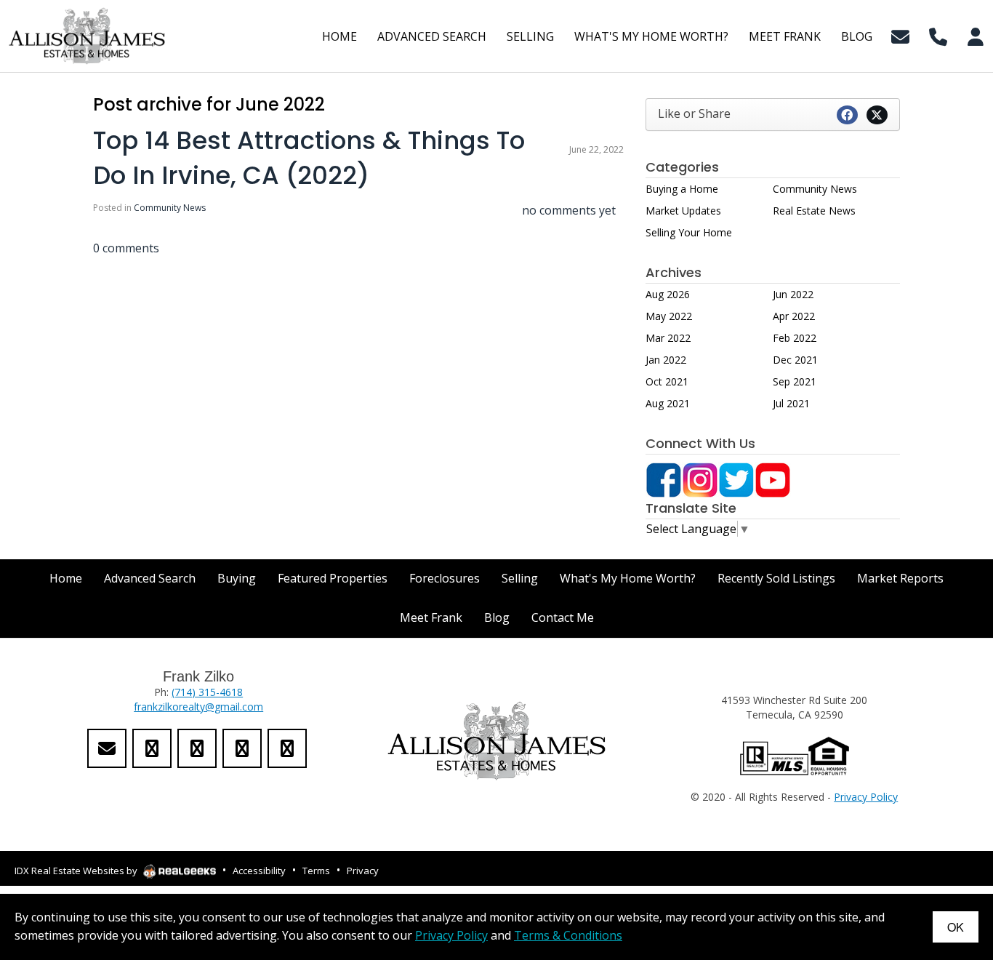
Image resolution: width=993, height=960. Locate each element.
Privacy (363, 870)
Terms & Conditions (568, 935)
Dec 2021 (795, 360)
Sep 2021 (794, 381)
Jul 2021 (791, 403)
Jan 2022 (666, 360)
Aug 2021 (668, 403)
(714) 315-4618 (207, 692)
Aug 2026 (668, 294)
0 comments (126, 248)
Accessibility (259, 870)
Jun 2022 (793, 294)
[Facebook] (664, 478)
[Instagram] (700, 478)
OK (955, 927)
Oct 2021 (667, 381)
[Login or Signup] (976, 35)
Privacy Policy (866, 797)
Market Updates (683, 210)
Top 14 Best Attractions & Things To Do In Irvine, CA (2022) (309, 158)
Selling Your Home (689, 232)
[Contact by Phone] (938, 35)
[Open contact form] (900, 35)
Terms (316, 870)
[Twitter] (736, 478)
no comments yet (569, 210)
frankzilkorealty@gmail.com (198, 706)
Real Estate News (814, 210)
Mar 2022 (668, 338)
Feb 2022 (794, 338)
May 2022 (669, 316)
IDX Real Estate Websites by (77, 870)
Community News (170, 207)
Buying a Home (682, 189)
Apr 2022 (794, 316)
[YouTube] (773, 478)
